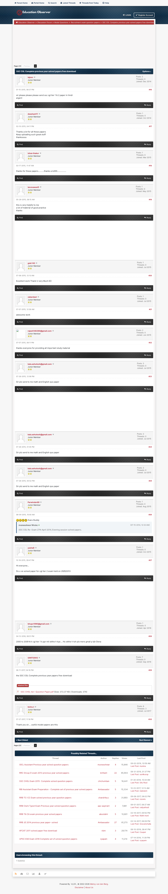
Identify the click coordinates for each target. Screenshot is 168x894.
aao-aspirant (103, 806)
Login (128, 15)
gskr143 (31, 263)
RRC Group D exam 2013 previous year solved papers (44, 773)
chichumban (103, 781)
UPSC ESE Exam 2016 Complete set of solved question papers (48, 839)
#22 (150, 343)
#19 (150, 199)
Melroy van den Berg (99, 884)
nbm (104, 830)
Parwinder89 (33, 502)
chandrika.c (103, 797)
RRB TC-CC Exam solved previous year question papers (45, 797)
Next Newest (144, 740)
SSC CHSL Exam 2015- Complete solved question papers (45, 781)
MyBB (73, 884)
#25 (150, 481)
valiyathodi (144, 807)
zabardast (32, 297)
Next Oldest (23, 740)
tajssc (30, 77)
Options (146, 71)
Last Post (135, 766)
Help (107, 3)
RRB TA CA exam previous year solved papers (40, 814)
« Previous (26, 66)
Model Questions (61, 22)
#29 (150, 670)
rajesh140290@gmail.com (40, 331)
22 (115, 773)
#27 (150, 560)
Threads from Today (90, 3)
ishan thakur (33, 153)
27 (115, 822)
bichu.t (31, 707)
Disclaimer (79, 887)
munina (143, 766)
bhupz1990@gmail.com (38, 624)
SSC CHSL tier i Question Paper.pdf (37, 692)
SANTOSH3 (33, 658)
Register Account (145, 15)
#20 (150, 275)
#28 (150, 636)
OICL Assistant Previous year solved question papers (44, 764)
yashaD (31, 548)
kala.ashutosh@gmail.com (40, 364)
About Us (89, 887)
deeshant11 (33, 114)
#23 (150, 376)
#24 (150, 447)
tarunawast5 (33, 187)
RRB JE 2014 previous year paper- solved (38, 822)
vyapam (103, 839)
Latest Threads (68, 3)
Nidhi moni (144, 815)
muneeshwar (104, 764)
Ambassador (103, 789)
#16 (150, 90)
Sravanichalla (145, 824)
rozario (143, 799)
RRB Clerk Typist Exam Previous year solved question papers (47, 806)
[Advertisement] (84, 45)
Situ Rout (143, 782)
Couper (143, 832)
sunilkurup (144, 774)
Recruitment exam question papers (85, 22)
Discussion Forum (44, 22)
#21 (150, 309)
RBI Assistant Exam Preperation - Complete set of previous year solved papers (55, 789)
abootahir (103, 814)
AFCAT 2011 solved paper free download (38, 830)
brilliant (103, 773)
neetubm (143, 791)
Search (53, 3)
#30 (150, 719)
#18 (150, 166)
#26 (150, 515)
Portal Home (38, 3)
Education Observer (27, 22)
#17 (150, 126)
